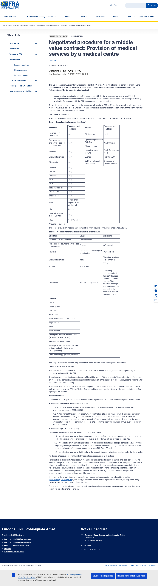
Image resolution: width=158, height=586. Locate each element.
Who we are (14, 43)
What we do (14, 49)
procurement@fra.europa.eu (60, 480)
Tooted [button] (67, 17)
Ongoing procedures (21, 65)
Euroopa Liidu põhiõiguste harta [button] (40, 17)
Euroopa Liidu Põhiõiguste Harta (17, 542)
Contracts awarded (21, 75)
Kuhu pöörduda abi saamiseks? (17, 545)
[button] (156, 286)
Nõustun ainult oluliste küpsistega (131, 576)
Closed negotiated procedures (17, 25)
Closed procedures (20, 70)
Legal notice (123, 565)
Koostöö (116, 16)
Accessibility (152, 565)
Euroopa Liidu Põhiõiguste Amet (17, 539)
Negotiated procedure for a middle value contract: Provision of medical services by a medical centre (59, 25)
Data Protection (141, 565)
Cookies (131, 565)
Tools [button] (83, 17)
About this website (111, 565)
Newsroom (100, 16)
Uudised (7, 549)
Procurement (14, 60)
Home (4, 25)
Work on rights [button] (10, 17)
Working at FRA (15, 54)
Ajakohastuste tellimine (14, 552)
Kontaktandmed (87, 545)
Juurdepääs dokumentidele (20, 86)
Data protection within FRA (20, 91)
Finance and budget (17, 80)
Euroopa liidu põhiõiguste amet (141, 16)
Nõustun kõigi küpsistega (103, 576)
